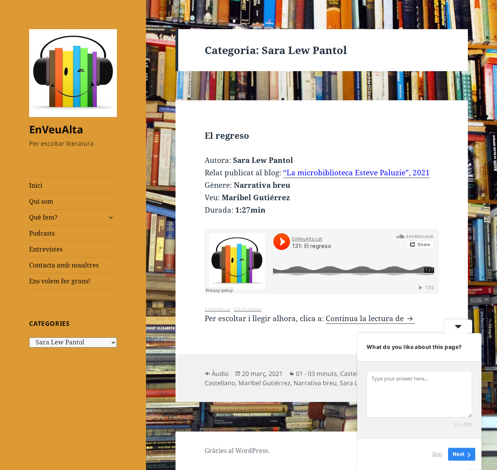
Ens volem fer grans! (59, 281)
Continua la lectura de (370, 318)
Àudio (220, 373)
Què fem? (43, 217)
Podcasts (42, 233)
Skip (437, 454)
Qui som (41, 201)
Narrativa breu (315, 383)
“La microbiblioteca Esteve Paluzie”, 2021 (356, 173)
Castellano (355, 373)
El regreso (227, 135)
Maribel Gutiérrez (264, 383)
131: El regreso (247, 309)
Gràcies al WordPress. (237, 450)
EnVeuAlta (56, 129)
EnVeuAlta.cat (217, 309)
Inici (35, 185)
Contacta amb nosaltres (64, 265)
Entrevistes (46, 249)
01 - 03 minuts (316, 373)
